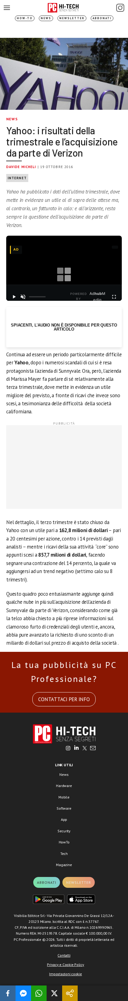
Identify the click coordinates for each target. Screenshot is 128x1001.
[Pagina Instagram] (120, 8)
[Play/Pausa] (14, 296)
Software (64, 808)
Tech (64, 853)
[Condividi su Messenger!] (23, 993)
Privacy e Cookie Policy (65, 964)
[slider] (37, 296)
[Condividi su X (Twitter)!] (54, 993)
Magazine (64, 864)
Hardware (64, 785)
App (64, 819)
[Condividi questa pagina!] (70, 993)
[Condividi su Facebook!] (8, 993)
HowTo (64, 842)
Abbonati (102, 18)
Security (64, 831)
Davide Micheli (21, 167)
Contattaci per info (63, 699)
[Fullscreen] (114, 296)
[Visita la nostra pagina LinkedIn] (76, 748)
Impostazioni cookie (65, 974)
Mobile (64, 797)
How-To (25, 18)
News (46, 18)
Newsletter (72, 18)
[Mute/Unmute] (23, 296)
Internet (17, 178)
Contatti (63, 955)
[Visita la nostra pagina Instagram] (68, 748)
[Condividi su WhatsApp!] (39, 993)
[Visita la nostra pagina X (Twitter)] (84, 748)
